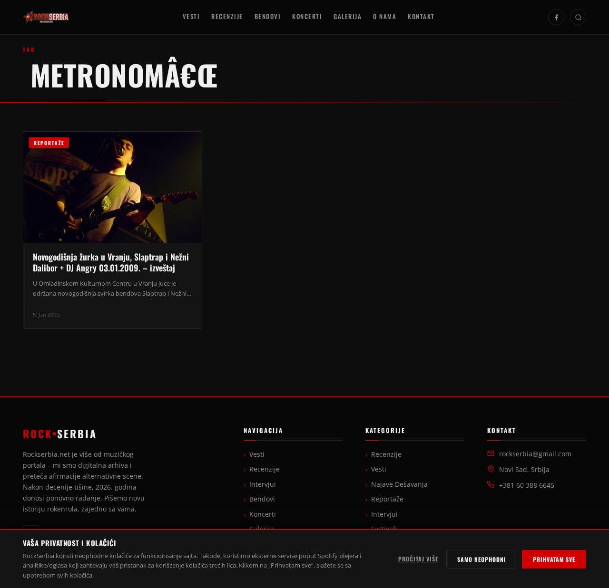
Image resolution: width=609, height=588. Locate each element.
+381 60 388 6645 (526, 485)
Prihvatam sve (554, 559)
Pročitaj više (418, 559)
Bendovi (268, 16)
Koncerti (307, 16)
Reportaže (387, 499)
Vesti (191, 16)
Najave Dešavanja (399, 484)
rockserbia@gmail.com (535, 454)
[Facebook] (556, 17)
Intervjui (262, 484)
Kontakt (421, 16)
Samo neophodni (481, 559)
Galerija (348, 16)
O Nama (384, 16)
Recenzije (227, 16)
